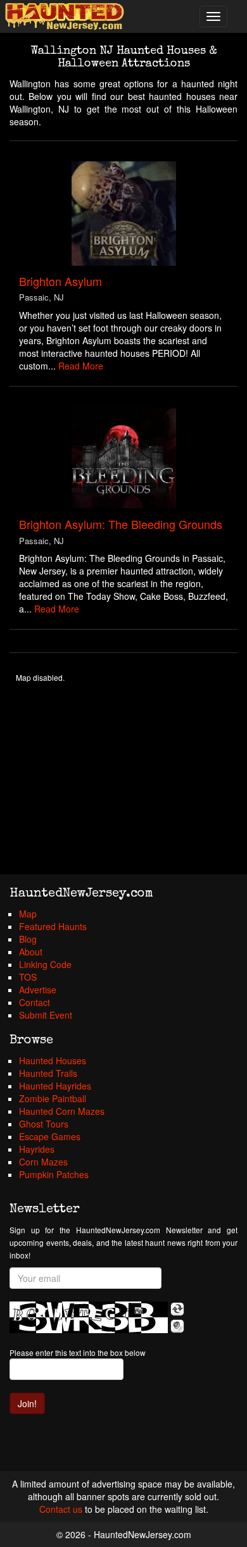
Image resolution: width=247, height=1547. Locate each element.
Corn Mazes (43, 1161)
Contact (34, 1002)
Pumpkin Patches (54, 1174)
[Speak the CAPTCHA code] (177, 1326)
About (30, 951)
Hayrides (36, 1149)
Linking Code (45, 964)
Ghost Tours (43, 1123)
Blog (28, 939)
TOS (28, 977)
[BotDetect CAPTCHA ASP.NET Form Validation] (89, 1317)
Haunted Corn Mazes (61, 1111)
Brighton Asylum (60, 281)
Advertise (37, 989)
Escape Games (49, 1136)
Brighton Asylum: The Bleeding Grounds (120, 524)
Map (28, 913)
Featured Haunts (53, 926)
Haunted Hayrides (55, 1085)
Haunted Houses (52, 1060)
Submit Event (45, 1015)
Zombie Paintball (52, 1098)
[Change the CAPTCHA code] (177, 1309)
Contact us (60, 1509)
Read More (80, 365)
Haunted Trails (48, 1073)
